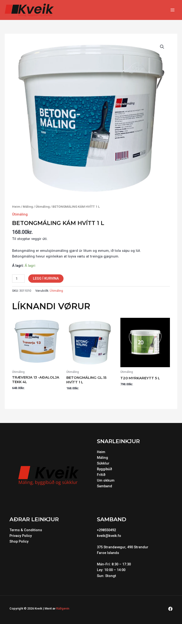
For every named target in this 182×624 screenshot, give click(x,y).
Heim (16, 206)
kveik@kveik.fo (109, 536)
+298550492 (106, 530)
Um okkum (105, 480)
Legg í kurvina (46, 278)
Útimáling (43, 206)
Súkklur (103, 463)
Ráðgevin (62, 608)
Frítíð (101, 475)
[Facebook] (170, 609)
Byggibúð (104, 469)
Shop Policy (18, 541)
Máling (28, 206)
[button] (162, 46)
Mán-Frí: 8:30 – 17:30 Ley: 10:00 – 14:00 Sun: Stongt (114, 570)
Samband (104, 486)
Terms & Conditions (25, 530)
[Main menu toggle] (172, 10)
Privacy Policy (20, 536)
